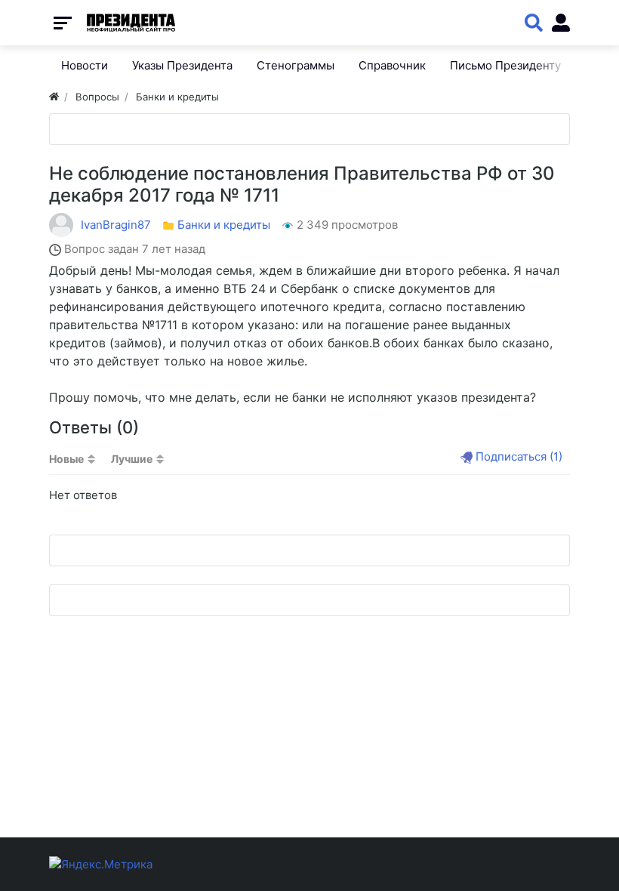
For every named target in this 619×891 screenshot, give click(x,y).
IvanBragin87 (116, 224)
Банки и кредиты (223, 224)
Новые (66, 458)
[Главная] (54, 97)
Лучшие (131, 458)
